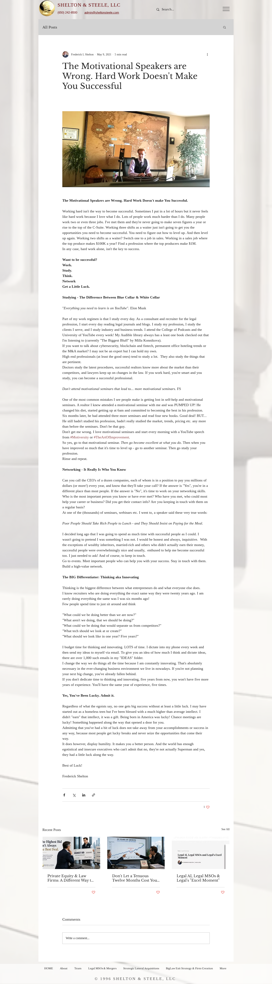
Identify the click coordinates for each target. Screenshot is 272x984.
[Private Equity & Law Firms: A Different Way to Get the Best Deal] (71, 853)
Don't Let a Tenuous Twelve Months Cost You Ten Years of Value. (134, 878)
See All (225, 829)
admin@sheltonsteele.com (101, 12)
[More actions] (207, 54)
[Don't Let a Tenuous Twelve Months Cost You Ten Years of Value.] (136, 853)
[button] (226, 9)
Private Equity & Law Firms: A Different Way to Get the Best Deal (70, 878)
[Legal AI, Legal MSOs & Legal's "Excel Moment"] (200, 853)
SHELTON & (73, 5)
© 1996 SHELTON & (119, 978)
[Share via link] (93, 795)
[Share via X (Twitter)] (74, 795)
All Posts (49, 27)
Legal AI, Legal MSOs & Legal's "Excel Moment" (198, 878)
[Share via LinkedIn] (84, 795)
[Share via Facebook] (64, 795)
